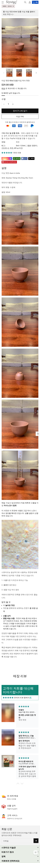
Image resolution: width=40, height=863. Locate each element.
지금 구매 (20, 117)
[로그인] (29, 2)
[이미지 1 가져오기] (9, 73)
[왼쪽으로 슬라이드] (4, 73)
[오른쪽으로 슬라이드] (36, 73)
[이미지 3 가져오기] (29, 73)
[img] (8, 697)
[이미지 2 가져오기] (19, 73)
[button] (4, 2)
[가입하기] (36, 840)
